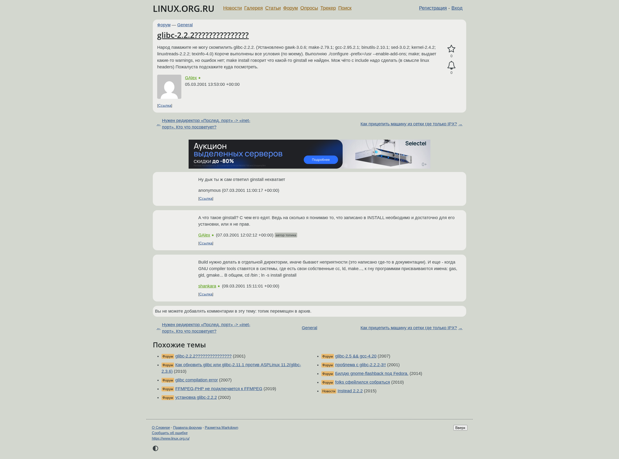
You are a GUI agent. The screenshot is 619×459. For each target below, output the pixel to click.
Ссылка (164, 105)
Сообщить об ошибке (170, 433)
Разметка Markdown (221, 427)
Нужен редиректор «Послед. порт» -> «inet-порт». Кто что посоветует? (206, 123)
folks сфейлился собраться (362, 382)
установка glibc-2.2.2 (196, 397)
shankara (207, 286)
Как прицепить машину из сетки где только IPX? (409, 124)
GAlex (191, 77)
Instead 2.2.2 (350, 390)
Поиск (345, 8)
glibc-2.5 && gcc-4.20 (355, 356)
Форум (290, 8)
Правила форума (187, 427)
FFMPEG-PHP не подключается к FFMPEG (218, 388)
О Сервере (161, 427)
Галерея (253, 8)
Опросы (309, 8)
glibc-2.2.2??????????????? (203, 35)
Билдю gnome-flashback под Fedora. (371, 373)
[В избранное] (451, 49)
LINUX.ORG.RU (183, 8)
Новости (232, 8)
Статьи (273, 8)
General (185, 24)
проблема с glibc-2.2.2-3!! (360, 364)
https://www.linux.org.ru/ (171, 438)
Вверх (460, 428)
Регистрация (433, 8)
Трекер (328, 8)
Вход (457, 8)
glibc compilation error (196, 380)
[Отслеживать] (451, 65)
